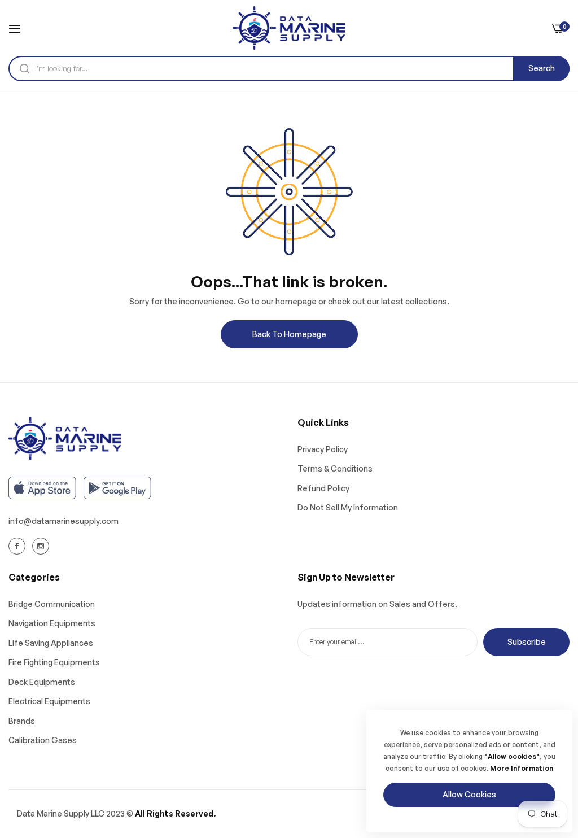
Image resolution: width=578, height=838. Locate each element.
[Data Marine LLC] (289, 28)
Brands (21, 721)
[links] (18, 546)
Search (541, 68)
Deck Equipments (41, 682)
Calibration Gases (42, 740)
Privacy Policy (322, 449)
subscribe (526, 642)
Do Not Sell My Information (347, 507)
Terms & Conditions (335, 468)
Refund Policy (323, 488)
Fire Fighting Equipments (54, 662)
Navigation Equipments (51, 623)
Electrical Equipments (49, 701)
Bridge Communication (51, 604)
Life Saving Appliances (50, 643)
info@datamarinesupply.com (63, 521)
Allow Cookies (469, 794)
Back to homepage (289, 334)
